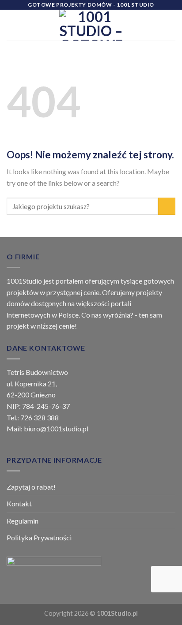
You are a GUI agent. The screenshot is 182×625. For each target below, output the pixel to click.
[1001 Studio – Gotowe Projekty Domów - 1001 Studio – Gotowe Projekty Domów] (91, 25)
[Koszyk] (171, 25)
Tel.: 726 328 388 (33, 417)
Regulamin (22, 520)
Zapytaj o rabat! (31, 487)
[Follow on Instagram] (138, 31)
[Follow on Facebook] (138, 19)
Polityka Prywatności (39, 537)
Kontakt (19, 503)
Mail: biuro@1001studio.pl (47, 428)
